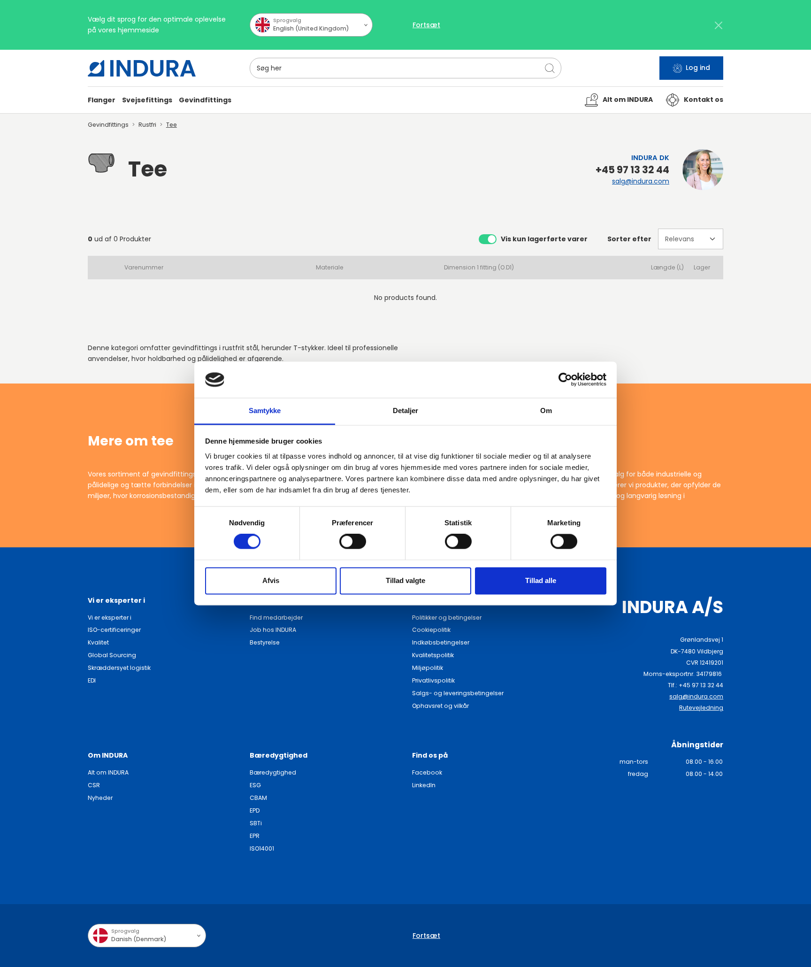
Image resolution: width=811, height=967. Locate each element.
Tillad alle (540, 580)
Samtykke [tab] (265, 410)
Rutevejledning (701, 708)
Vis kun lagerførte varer (544, 239)
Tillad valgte (405, 580)
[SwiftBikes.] (142, 68)
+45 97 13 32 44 (632, 170)
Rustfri (147, 125)
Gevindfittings (108, 125)
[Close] (718, 25)
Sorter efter (629, 239)
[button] (101, 100)
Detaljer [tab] (406, 410)
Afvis (270, 580)
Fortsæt (426, 25)
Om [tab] (546, 410)
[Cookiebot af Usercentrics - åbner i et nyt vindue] (565, 380)
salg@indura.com (640, 181)
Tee (171, 125)
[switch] (352, 541)
